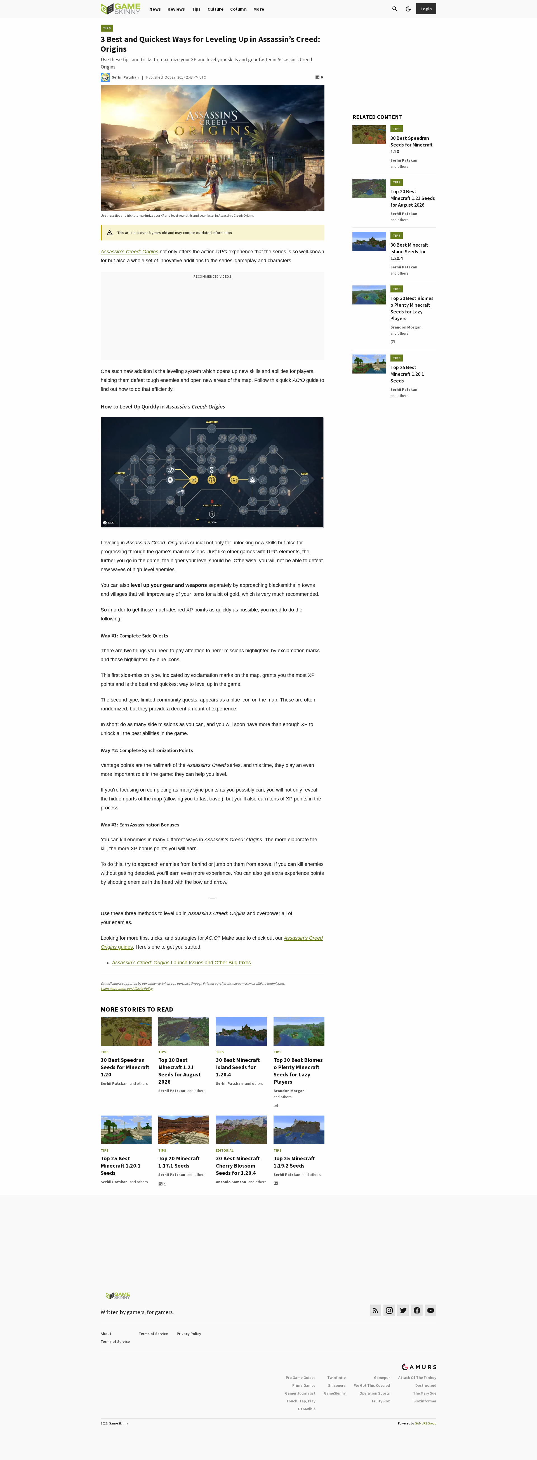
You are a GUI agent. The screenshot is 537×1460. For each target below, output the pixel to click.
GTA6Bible (306, 1408)
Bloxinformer (424, 1401)
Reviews (176, 9)
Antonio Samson (231, 1181)
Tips (196, 9)
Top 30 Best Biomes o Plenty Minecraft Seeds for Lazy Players (298, 1070)
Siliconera (337, 1385)
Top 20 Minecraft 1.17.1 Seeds (179, 1162)
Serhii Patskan (114, 1083)
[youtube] (431, 1310)
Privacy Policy (189, 1333)
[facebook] (417, 1310)
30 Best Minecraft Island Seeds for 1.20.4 (238, 1067)
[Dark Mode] (408, 9)
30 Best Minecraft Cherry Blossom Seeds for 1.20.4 (238, 1165)
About (106, 1333)
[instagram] (389, 1310)
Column (238, 9)
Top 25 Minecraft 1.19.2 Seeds (294, 1162)
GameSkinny (335, 1393)
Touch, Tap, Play (300, 1401)
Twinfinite (336, 1377)
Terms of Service (153, 1333)
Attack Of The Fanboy (417, 1377)
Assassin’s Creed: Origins (129, 251)
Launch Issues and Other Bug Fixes (181, 962)
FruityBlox (381, 1401)
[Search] (395, 9)
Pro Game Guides (300, 1377)
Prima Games (303, 1385)
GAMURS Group (425, 1423)
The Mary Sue (424, 1393)
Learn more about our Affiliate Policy (126, 988)
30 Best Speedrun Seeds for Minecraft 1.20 (125, 1067)
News (155, 9)
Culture (215, 9)
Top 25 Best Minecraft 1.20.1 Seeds (121, 1165)
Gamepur (382, 1377)
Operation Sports (374, 1393)
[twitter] (403, 1310)
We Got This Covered (372, 1385)
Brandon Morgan (289, 1090)
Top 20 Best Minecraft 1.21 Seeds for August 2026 (179, 1070)
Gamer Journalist (300, 1393)
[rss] (375, 1310)
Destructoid (425, 1385)
